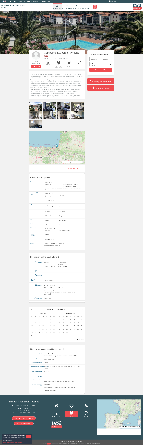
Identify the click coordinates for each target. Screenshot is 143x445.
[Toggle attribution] (83, 162)
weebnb (48, 443)
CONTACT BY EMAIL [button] (25, 423)
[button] (36, 66)
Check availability (100, 70)
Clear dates (80, 339)
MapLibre (79, 162)
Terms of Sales (78, 441)
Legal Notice (64, 441)
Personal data (71, 441)
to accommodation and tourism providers (68, 443)
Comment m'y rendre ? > (74, 168)
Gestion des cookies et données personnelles (12, 442)
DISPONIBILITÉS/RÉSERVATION (24, 418)
